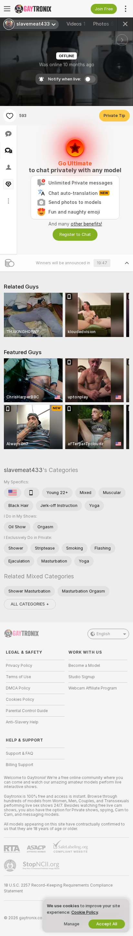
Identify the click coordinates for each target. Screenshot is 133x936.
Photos (103, 24)
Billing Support (19, 764)
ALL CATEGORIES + (30, 604)
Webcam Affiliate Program (92, 688)
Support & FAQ (19, 753)
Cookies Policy (20, 699)
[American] (12, 493)
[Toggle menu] (7, 8)
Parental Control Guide (27, 711)
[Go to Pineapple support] (10, 865)
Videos (75, 24)
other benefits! (86, 223)
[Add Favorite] (9, 115)
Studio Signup (81, 677)
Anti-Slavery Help (22, 722)
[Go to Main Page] (40, 9)
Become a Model (84, 665)
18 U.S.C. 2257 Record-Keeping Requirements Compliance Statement (58, 888)
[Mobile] (31, 493)
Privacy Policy (19, 665)
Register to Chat (75, 234)
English (103, 634)
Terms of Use (18, 677)
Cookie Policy (84, 912)
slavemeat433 (23, 470)
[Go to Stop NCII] (42, 865)
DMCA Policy (18, 688)
